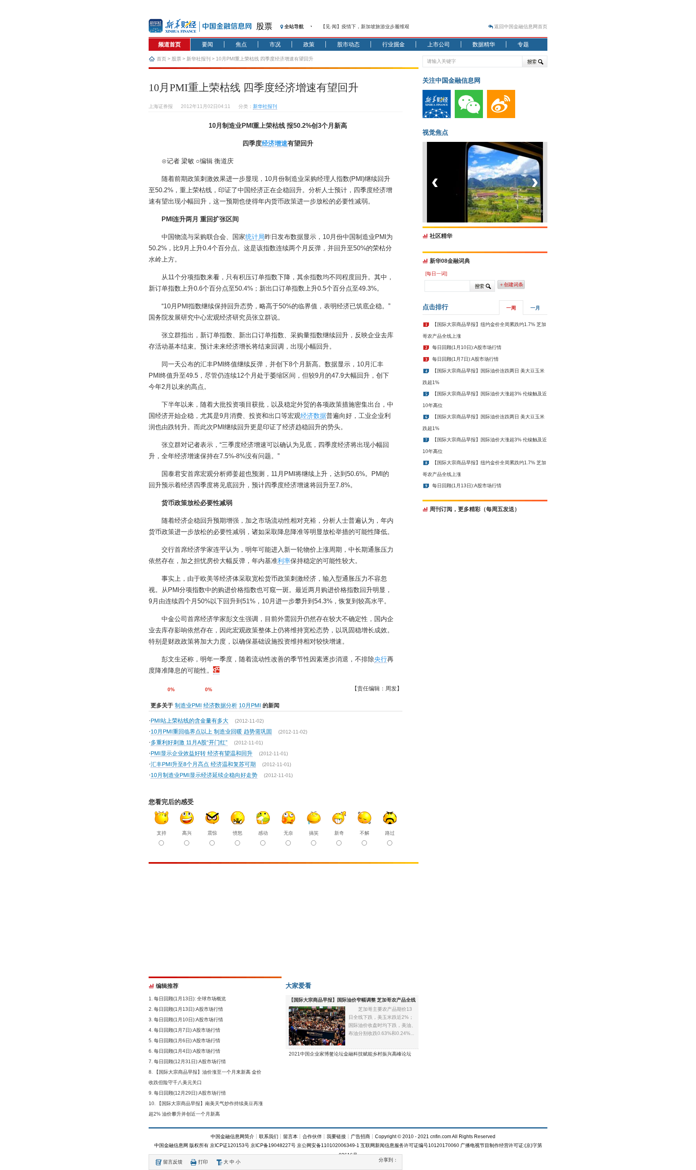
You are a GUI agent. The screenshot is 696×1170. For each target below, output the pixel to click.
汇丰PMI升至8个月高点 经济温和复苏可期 (203, 764)
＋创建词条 (511, 284)
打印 (203, 1162)
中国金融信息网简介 (232, 1136)
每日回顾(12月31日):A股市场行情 (190, 1061)
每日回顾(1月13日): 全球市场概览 (190, 999)
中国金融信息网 (171, 1145)
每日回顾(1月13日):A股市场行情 (188, 1009)
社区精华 (441, 236)
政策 (309, 44)
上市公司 (438, 44)
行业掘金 (393, 44)
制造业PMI (188, 705)
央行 (380, 659)
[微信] (471, 116)
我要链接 (336, 1136)
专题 (523, 44)
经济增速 (275, 143)
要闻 (207, 44)
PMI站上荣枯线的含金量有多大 (189, 720)
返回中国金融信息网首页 (520, 26)
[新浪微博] (503, 116)
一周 (511, 308)
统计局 (255, 236)
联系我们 (268, 1136)
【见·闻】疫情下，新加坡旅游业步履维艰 (365, 26)
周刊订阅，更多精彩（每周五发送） (475, 509)
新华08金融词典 (450, 261)
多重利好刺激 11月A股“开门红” (189, 742)
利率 (284, 560)
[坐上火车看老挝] (498, 221)
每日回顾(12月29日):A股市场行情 (190, 1093)
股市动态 (348, 44)
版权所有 (199, 1145)
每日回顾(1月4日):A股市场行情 (187, 1051)
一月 (535, 308)
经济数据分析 (220, 705)
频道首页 (169, 44)
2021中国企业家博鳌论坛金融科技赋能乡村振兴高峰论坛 (350, 1054)
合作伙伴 (312, 1136)
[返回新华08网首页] (216, 670)
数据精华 (483, 44)
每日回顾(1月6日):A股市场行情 (187, 1040)
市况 (275, 44)
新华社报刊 (198, 59)
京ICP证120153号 (229, 1145)
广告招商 (360, 1136)
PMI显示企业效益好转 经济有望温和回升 (202, 753)
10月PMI (250, 705)
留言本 (290, 1136)
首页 (161, 59)
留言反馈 (172, 1162)
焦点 (241, 44)
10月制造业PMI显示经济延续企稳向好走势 (204, 775)
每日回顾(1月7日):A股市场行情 (187, 1030)
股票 (264, 26)
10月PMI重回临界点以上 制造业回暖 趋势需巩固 (211, 731)
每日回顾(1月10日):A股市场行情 (188, 1019)
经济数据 (313, 415)
